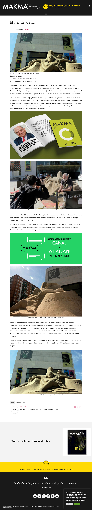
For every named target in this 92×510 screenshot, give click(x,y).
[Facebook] (75, 407)
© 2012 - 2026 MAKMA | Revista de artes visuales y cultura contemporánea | (23, 506)
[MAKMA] (14, 410)
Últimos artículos (20, 402)
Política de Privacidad (49, 506)
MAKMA (27, 30)
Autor (12, 402)
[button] (90, 6)
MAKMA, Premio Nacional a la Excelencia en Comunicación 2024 (64, 6)
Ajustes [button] (69, 504)
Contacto (9, 507)
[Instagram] (80, 407)
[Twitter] (77, 407)
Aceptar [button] (77, 504)
